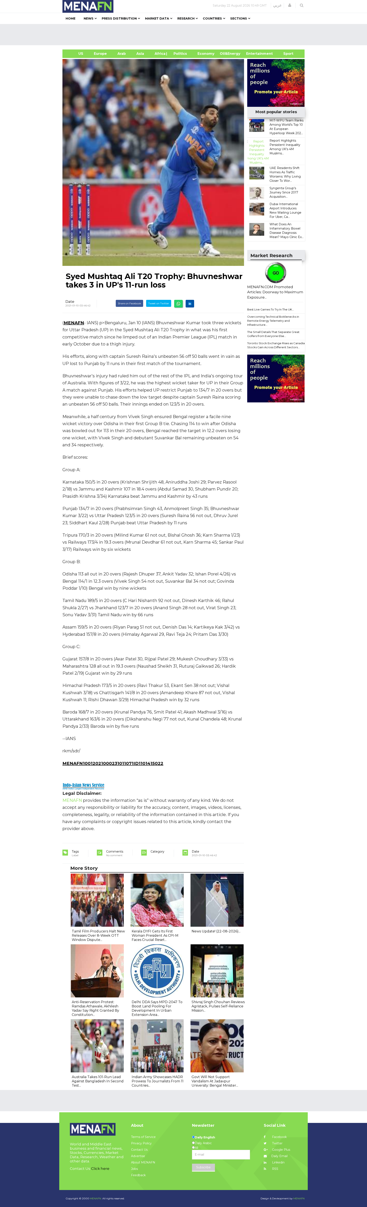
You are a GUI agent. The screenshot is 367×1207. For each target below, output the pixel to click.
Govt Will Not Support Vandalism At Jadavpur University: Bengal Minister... (215, 1081)
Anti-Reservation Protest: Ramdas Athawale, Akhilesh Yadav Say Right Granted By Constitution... (95, 1008)
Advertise (138, 1156)
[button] (289, 5)
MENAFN (74, 322)
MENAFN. (96, 1198)
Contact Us (139, 1150)
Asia (140, 54)
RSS (274, 1169)
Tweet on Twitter (158, 303)
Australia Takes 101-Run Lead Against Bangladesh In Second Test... (98, 1081)
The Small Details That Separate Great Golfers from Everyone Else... (273, 334)
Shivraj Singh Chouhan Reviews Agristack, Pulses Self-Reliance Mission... (218, 1006)
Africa (159, 54)
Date (69, 301)
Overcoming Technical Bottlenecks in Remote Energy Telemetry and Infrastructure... (273, 320)
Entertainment (253, 54)
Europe (100, 54)
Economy (206, 54)
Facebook (279, 1137)
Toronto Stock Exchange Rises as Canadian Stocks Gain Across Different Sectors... (276, 345)
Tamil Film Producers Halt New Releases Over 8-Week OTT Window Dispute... (98, 935)
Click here (100, 1168)
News (88, 18)
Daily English (205, 1137)
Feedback (138, 1175)
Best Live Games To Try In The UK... (270, 309)
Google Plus (280, 1150)
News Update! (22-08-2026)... (216, 931)
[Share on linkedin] (190, 303)
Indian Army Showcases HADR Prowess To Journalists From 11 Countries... (158, 1081)
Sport (285, 54)
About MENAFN (143, 1162)
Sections (238, 18)
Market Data (157, 18)
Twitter (276, 1143)
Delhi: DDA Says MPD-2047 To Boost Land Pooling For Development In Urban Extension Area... (157, 1008)
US (75, 54)
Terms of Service (143, 1137)
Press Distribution (119, 18)
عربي (277, 5)
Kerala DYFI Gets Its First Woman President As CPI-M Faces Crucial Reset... (155, 935)
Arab (121, 54)
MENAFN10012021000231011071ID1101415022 (112, 763)
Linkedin (278, 1162)
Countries (212, 18)
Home (70, 18)
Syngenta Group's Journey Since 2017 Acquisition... (284, 192)
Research (186, 18)
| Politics (179, 54)
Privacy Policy (141, 1143)
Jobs (134, 1169)
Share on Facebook (129, 303)
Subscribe (203, 1167)
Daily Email (279, 1156)
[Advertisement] (185, 34)
